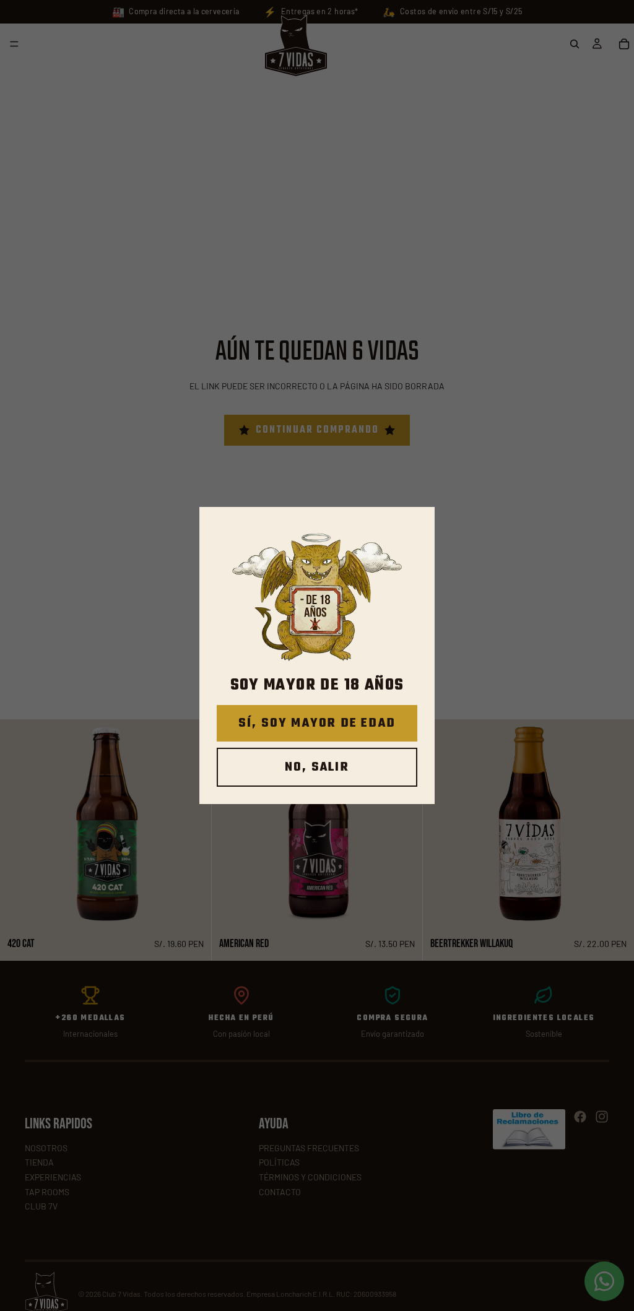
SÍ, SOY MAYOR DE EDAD (317, 723)
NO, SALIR (317, 767)
